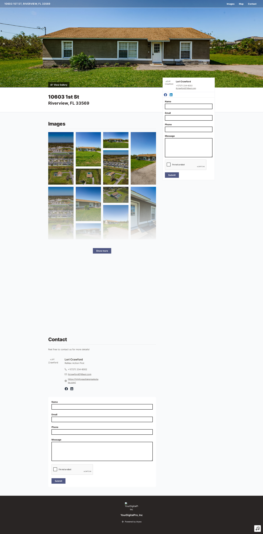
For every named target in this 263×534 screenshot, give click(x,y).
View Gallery (60, 84)
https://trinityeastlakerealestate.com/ (83, 381)
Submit (172, 175)
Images (231, 3)
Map (241, 3)
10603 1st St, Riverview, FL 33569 (27, 3)
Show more (102, 250)
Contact (252, 3)
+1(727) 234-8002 (77, 369)
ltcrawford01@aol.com (186, 88)
